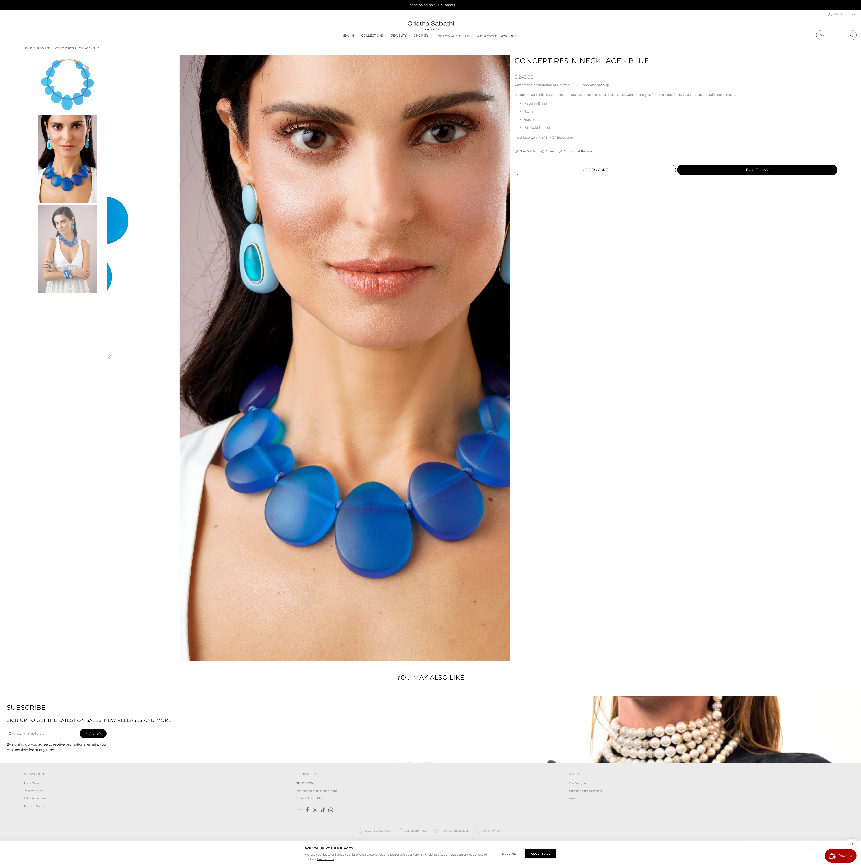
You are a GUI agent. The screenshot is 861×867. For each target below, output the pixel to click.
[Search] (851, 35)
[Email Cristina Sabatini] (299, 810)
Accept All (540, 853)
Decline (509, 853)
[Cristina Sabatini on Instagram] (315, 810)
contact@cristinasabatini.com (316, 790)
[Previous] (109, 358)
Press (572, 798)
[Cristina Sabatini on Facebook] (307, 810)
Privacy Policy (33, 790)
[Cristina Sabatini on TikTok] (323, 810)
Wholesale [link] (486, 36)
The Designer (578, 783)
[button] (349, 35)
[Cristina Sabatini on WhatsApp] (331, 810)
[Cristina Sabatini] (431, 25)
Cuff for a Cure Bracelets (585, 790)
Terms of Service (35, 806)
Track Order (32, 783)
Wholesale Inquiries (309, 798)
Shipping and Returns (38, 798)
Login (837, 14)
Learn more (325, 859)
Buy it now (757, 170)
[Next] (506, 358)
